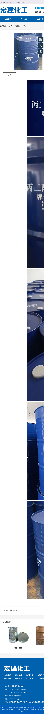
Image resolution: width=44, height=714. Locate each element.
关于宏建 (18, 675)
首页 (11, 26)
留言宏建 (29, 679)
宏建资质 (18, 679)
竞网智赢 (27, 709)
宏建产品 (29, 675)
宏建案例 (7, 679)
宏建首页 (7, 675)
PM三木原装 (14, 611)
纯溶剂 (17, 26)
